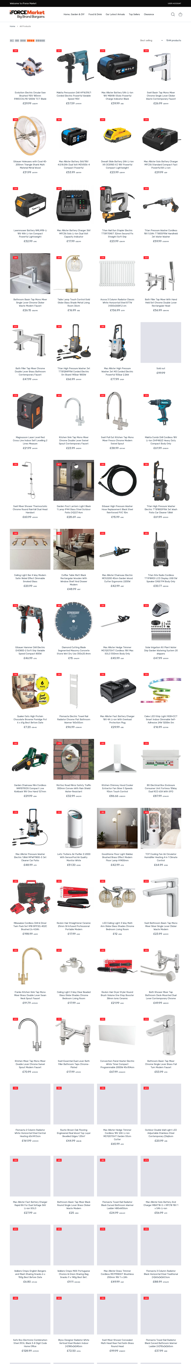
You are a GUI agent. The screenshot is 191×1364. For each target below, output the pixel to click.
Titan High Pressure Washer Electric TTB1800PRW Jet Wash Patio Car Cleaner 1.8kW (161, 509)
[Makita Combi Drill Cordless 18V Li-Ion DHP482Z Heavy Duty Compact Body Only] (161, 411)
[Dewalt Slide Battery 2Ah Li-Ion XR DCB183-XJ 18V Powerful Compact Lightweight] (117, 135)
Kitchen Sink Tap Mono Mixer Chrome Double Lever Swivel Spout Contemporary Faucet (73, 440)
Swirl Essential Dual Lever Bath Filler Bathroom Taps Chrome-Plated (74, 1064)
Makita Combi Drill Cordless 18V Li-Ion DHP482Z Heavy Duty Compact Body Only (161, 440)
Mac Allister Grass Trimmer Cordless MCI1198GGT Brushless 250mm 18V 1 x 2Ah (117, 1274)
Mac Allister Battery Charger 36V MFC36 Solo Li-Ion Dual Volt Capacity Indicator (74, 233)
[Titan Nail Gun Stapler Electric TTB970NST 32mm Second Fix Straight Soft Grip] (117, 204)
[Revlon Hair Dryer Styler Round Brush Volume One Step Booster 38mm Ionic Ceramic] (117, 966)
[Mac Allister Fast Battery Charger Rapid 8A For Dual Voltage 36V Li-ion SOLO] (30, 1176)
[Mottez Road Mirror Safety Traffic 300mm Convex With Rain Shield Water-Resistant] (73, 759)
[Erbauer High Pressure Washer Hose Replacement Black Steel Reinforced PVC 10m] (117, 480)
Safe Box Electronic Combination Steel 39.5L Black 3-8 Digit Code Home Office (30, 1343)
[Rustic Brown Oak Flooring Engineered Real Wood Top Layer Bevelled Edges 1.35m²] (73, 1104)
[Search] (173, 14)
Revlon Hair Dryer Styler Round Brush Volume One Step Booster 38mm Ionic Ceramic (117, 995)
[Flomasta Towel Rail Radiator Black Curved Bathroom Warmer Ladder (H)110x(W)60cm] (161, 1314)
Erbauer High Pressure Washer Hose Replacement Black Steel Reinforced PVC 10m (117, 509)
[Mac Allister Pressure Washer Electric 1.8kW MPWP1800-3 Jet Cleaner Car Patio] (30, 828)
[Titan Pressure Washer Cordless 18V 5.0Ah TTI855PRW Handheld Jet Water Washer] (161, 204)
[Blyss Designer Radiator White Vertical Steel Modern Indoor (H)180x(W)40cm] (73, 1314)
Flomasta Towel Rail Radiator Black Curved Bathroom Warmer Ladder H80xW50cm (117, 1205)
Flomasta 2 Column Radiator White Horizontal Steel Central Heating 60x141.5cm (30, 1133)
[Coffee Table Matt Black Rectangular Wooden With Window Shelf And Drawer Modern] (73, 549)
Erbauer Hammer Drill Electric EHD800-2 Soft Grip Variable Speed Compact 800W (30, 650)
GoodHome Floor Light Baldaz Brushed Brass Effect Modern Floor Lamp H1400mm (117, 857)
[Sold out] (161, 342)
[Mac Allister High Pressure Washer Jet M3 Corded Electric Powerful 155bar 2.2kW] (117, 342)
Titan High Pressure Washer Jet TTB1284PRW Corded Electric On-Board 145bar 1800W (73, 371)
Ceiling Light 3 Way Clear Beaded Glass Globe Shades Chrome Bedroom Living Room (74, 995)
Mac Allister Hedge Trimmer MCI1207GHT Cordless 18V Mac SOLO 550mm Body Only (117, 650)
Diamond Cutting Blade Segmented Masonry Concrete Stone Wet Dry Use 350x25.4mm (74, 650)
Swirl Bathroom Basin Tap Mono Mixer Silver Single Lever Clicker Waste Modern (160, 926)
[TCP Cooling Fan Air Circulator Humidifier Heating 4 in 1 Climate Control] (161, 828)
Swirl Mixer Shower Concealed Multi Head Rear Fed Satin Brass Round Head (117, 1343)
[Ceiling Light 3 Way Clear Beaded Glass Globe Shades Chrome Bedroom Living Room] (73, 966)
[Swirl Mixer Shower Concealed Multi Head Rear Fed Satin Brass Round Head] (117, 1314)
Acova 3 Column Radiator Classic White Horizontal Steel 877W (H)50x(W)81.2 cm (117, 302)
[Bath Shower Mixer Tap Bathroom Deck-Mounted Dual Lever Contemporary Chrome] (161, 966)
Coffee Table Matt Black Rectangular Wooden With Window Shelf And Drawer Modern (73, 580)
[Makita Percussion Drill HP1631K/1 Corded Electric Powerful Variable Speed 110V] (73, 66)
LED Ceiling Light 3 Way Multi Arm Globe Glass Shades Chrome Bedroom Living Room (117, 926)
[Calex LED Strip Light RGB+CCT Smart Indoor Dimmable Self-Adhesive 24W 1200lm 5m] (161, 690)
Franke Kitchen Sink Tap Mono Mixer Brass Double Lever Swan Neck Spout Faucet (30, 995)
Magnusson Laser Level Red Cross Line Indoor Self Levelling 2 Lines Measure (30, 440)
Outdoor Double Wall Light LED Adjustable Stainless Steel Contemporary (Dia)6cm (161, 1133)
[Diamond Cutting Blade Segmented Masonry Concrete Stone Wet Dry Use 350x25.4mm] (73, 621)
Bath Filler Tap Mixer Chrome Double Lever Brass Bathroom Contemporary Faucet (30, 371)
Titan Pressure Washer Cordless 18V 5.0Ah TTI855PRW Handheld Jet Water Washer (161, 233)
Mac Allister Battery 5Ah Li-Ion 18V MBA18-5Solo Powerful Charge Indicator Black (117, 95)
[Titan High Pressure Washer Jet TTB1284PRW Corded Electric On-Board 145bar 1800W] (73, 342)
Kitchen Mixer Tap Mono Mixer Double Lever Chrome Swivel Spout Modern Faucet (30, 1064)
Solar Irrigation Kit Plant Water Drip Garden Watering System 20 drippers (161, 650)
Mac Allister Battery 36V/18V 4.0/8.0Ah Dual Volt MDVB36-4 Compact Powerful (74, 164)
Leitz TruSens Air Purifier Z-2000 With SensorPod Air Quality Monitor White (73, 857)
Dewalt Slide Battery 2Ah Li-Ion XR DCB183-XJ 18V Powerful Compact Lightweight (117, 164)
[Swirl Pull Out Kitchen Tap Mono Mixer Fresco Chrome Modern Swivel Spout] (117, 411)
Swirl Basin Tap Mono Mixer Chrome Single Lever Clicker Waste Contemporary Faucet (161, 95)
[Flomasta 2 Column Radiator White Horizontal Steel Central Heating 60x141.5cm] (30, 1104)
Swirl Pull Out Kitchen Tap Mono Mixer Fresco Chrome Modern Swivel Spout (117, 440)
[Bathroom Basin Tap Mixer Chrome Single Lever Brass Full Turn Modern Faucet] (161, 1035)
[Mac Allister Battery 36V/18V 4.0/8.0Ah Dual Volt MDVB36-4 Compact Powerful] (73, 135)
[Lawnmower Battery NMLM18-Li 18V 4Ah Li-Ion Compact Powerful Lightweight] (30, 204)
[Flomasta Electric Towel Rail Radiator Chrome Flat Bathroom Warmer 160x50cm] (73, 690)
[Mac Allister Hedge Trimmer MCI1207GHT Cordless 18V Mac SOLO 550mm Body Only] (117, 621)
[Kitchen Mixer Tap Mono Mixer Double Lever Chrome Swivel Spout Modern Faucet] (30, 1035)
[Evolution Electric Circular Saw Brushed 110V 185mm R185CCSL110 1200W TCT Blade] (30, 66)
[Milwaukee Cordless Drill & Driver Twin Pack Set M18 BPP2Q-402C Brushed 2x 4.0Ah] (30, 897)
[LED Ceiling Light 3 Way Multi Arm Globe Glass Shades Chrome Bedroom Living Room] (117, 897)
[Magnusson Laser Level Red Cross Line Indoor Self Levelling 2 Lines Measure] (30, 411)
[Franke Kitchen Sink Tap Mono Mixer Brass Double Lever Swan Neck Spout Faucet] (30, 966)
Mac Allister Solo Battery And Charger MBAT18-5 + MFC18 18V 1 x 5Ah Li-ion (161, 1205)
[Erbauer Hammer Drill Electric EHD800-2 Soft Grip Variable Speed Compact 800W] (30, 621)
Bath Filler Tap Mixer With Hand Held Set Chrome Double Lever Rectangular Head (161, 302)
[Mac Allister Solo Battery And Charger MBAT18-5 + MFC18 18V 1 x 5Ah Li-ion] (161, 1176)
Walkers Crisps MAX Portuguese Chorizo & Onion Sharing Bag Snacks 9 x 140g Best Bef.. (73, 1274)
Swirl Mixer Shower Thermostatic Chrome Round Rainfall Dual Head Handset (30, 509)
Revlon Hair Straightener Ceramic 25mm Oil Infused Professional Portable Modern (74, 926)
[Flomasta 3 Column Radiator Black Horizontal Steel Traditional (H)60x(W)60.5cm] (161, 1245)
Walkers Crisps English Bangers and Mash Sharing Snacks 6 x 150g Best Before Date (30, 1274)
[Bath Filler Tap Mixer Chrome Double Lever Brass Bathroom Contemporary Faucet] (30, 342)
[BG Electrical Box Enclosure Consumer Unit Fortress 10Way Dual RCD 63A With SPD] (161, 759)
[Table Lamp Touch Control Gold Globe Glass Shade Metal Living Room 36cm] (73, 273)
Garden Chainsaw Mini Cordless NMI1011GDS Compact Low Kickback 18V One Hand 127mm (30, 788)
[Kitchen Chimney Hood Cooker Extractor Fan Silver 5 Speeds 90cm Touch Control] (117, 759)
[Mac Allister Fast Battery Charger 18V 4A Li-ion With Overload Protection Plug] (117, 690)
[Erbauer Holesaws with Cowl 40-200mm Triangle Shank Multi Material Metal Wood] (30, 135)
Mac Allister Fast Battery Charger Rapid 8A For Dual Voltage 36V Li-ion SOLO (30, 1205)
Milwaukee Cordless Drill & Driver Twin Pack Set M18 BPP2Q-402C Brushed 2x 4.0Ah (30, 926)
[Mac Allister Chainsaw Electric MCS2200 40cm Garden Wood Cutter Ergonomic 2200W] (117, 549)
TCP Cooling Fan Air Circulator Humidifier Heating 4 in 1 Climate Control (160, 857)
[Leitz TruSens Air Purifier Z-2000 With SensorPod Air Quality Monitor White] (73, 828)
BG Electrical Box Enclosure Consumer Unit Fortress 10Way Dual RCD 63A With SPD (161, 788)
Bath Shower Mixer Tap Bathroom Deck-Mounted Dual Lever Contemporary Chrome (161, 995)
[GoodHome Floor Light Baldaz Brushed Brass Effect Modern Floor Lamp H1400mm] (117, 828)
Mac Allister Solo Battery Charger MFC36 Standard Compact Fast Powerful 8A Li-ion (161, 164)
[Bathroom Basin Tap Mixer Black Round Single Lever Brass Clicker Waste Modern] (73, 1176)
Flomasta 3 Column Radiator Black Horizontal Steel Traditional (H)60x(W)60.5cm (161, 1274)
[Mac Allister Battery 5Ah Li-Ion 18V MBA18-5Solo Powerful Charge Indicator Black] (117, 66)
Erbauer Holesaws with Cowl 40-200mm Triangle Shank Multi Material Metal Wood (30, 164)
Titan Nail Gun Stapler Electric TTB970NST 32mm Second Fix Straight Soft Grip (117, 233)
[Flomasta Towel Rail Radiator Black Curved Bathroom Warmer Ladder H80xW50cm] (117, 1176)
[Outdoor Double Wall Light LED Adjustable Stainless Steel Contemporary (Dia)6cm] (161, 1104)
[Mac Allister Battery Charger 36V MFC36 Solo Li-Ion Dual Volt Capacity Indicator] (73, 204)
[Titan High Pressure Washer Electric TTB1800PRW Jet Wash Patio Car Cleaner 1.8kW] (161, 480)
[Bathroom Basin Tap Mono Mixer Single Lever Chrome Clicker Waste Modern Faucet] (30, 273)
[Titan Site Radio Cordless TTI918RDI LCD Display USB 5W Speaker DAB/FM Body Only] (161, 549)
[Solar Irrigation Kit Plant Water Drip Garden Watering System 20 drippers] (161, 621)
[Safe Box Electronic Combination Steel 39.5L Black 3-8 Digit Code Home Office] (30, 1314)
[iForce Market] (27, 14)
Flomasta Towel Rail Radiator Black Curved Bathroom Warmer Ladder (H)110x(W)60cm (161, 1343)
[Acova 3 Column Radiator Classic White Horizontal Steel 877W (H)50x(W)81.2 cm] (117, 273)
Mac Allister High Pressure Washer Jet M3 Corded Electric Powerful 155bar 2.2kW (117, 371)
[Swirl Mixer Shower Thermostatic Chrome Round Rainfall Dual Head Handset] (30, 480)
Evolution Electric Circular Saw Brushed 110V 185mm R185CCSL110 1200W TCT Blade (30, 95)
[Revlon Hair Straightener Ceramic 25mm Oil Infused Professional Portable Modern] (73, 897)
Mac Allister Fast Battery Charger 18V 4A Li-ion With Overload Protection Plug (117, 719)
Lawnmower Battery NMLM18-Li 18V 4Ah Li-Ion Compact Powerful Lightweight (30, 233)
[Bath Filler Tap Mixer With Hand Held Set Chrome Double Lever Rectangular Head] (161, 273)
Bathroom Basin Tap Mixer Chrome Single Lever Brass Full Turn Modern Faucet (161, 1064)
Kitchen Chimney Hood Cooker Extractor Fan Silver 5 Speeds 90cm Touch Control (117, 788)
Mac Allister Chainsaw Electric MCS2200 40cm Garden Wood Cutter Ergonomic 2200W (117, 578)
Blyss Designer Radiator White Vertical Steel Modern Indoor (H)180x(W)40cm (73, 1343)
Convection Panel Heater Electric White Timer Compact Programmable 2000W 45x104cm (117, 1064)
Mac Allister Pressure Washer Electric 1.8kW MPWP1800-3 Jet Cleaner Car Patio (30, 857)
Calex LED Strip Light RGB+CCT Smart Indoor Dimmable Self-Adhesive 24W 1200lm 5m (160, 719)
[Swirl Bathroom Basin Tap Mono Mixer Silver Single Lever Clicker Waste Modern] (161, 897)
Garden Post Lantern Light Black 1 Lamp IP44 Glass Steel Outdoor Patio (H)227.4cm (74, 509)
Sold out (161, 368)
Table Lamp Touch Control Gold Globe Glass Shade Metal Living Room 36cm (73, 302)
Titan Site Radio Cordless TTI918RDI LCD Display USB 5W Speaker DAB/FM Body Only (160, 578)
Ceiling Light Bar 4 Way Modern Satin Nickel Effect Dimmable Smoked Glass (30, 578)
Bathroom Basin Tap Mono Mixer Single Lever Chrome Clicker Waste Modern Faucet (30, 302)
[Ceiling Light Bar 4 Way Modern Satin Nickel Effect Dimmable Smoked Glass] (30, 549)
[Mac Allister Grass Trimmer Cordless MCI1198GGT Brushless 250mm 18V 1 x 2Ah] (117, 1245)
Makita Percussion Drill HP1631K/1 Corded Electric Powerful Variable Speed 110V (74, 95)
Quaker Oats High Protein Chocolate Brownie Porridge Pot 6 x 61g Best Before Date (30, 719)
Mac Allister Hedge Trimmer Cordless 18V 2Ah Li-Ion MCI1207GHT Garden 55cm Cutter (117, 1135)
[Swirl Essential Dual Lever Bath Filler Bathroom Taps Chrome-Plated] (73, 1035)
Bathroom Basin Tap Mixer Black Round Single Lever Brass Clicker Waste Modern (73, 1205)
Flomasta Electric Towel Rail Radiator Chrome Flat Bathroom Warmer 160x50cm (73, 719)
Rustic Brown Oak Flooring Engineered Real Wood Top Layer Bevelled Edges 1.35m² (74, 1133)
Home (12, 26)
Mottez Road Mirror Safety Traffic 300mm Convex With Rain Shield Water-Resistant (73, 788)
